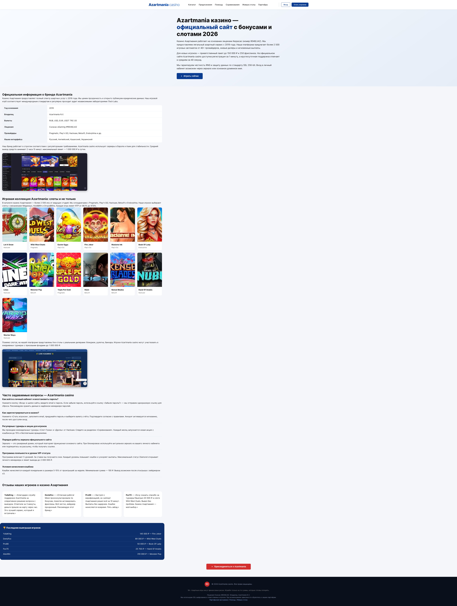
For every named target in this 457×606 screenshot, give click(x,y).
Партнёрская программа (218, 600)
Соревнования (232, 4)
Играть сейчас (191, 76)
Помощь (219, 4)
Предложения (205, 4)
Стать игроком (300, 5)
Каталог (192, 4)
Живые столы (248, 4)
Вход (286, 5)
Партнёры (263, 4)
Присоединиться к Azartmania (230, 566)
